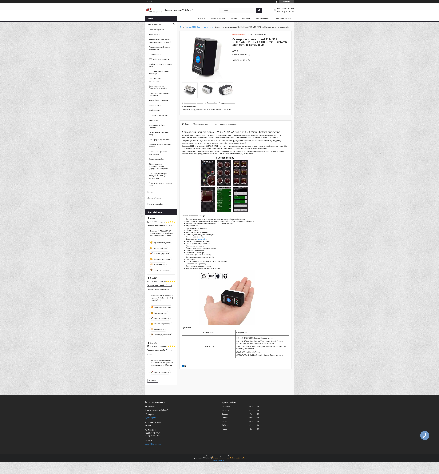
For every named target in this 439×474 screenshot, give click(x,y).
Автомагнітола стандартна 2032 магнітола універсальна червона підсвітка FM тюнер (162, 363)
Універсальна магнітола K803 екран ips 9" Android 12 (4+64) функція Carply (162, 298)
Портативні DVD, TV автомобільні (156, 80)
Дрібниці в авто (155, 110)
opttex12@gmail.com (153, 444)
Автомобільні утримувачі (158, 100)
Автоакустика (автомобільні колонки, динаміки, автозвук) (160, 41)
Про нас (233, 18)
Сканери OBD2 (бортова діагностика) (199, 27)
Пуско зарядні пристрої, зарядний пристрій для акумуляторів (158, 176)
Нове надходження (156, 30)
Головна (201, 18)
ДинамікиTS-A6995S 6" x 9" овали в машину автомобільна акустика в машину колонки (161, 233)
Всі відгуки (152, 381)
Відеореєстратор (155, 54)
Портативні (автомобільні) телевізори (159, 73)
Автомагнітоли (154, 35)
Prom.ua (230, 456)
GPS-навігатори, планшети (159, 59)
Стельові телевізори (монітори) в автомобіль (158, 87)
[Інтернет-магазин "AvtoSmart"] (154, 10)
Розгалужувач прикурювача (159, 140)
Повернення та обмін (283, 18)
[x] (185, 366)
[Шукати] (259, 10)
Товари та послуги (218, 18)
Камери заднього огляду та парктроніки (159, 94)
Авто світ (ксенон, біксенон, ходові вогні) (159, 48)
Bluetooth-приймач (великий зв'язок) (160, 146)
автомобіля (202, 239)
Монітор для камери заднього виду (160, 65)
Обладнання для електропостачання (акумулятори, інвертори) (158, 166)
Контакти (246, 18)
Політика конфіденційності (238, 458)
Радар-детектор (155, 105)
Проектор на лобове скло (158, 115)
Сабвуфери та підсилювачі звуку (159, 134)
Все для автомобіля (156, 159)
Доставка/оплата (262, 18)
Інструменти (153, 120)
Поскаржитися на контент (220, 458)
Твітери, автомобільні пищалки (157, 126)
